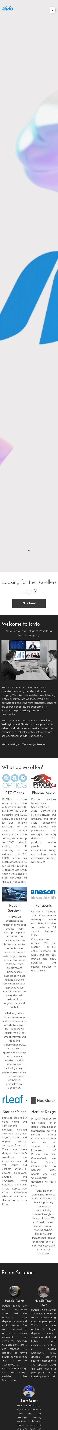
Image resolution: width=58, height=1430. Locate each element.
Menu (52, 10)
